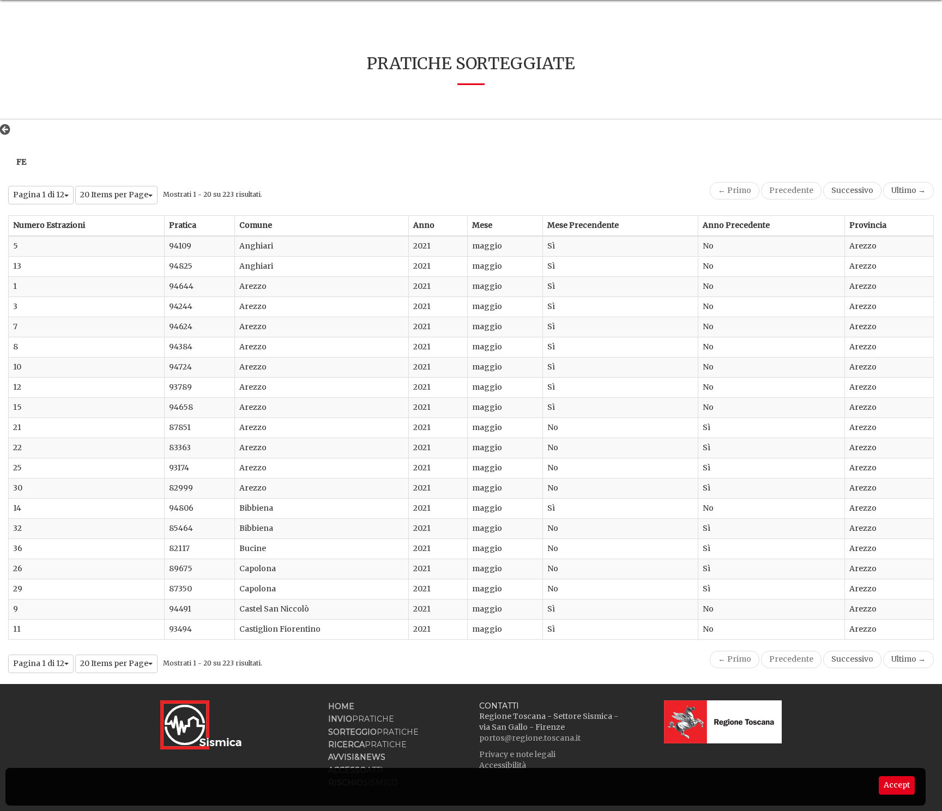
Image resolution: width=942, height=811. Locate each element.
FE (21, 162)
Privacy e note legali (517, 754)
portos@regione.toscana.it (530, 738)
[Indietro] (8, 129)
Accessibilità (502, 765)
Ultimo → (908, 190)
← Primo (734, 190)
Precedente (791, 190)
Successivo (852, 190)
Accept (897, 785)
